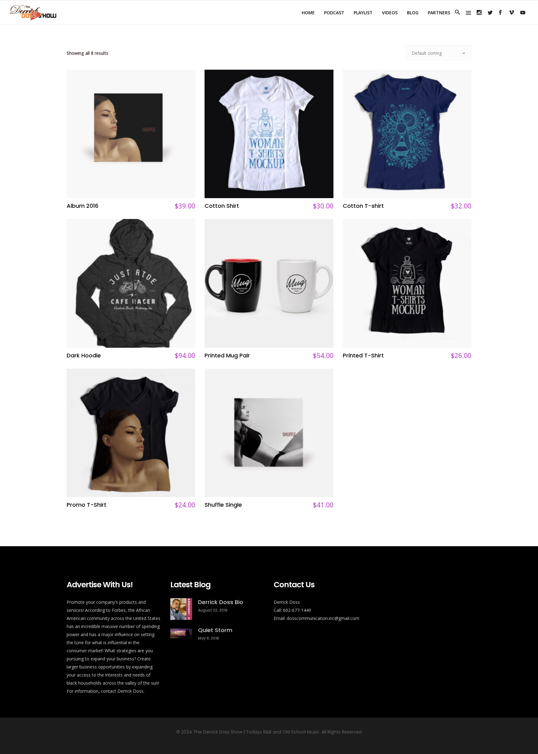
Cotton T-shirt (363, 206)
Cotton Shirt (222, 206)
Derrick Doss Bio (220, 602)
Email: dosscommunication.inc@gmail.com (316, 618)
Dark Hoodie (84, 355)
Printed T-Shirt (363, 355)
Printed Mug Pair (227, 355)
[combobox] (438, 53)
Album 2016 (82, 206)
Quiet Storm (215, 630)
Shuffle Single (223, 505)
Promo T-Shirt (86, 505)
